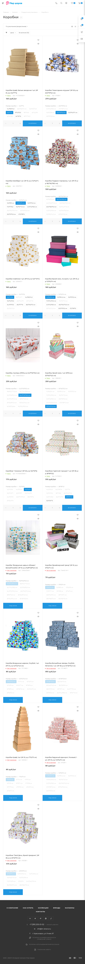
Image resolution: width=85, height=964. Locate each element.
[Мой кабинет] (66, 3)
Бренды (56, 908)
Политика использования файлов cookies (44, 944)
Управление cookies (44, 939)
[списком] (75, 26)
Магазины (69, 908)
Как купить (28, 908)
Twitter (35, 918)
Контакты (40, 911)
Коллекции (43, 908)
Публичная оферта (44, 949)
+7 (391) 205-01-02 (37, 924)
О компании (12, 908)
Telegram (40, 918)
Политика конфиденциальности (44, 937)
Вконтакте (30, 918)
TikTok (51, 918)
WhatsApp (46, 918)
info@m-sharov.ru (44, 929)
